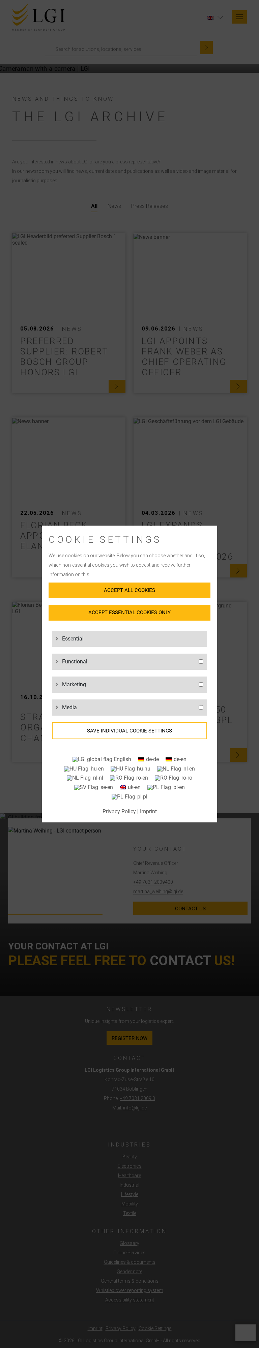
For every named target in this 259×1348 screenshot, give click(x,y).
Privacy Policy (119, 811)
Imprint (148, 811)
